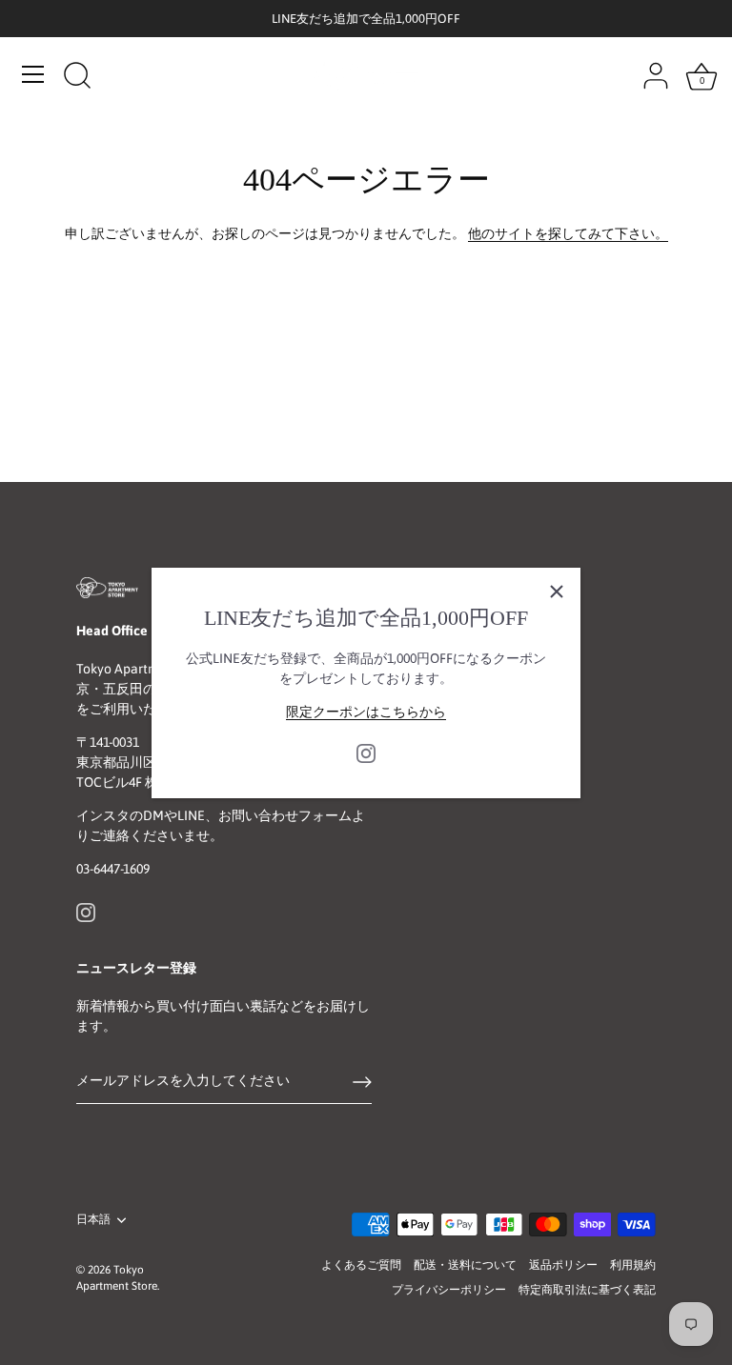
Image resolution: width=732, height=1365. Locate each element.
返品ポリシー (563, 1265)
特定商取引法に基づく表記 (587, 1289)
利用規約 (633, 1265)
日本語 (93, 1219)
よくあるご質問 (361, 1265)
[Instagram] (366, 751)
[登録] (362, 1082)
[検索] (77, 77)
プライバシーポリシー (449, 1289)
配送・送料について (465, 1265)
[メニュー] (33, 74)
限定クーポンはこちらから (366, 711)
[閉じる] (557, 591)
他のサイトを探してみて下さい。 (568, 233)
